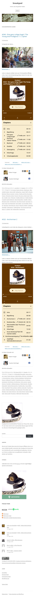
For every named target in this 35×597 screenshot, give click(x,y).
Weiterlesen (6, 69)
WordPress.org (5, 578)
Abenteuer (26, 190)
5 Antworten (5, 40)
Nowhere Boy (21, 386)
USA (11, 209)
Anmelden (4, 572)
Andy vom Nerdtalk (11, 525)
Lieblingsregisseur (15, 384)
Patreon (18, 463)
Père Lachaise (13, 387)
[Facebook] (29, 179)
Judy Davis (28, 201)
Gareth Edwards (10, 199)
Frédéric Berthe (29, 197)
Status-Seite (5, 584)
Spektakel (30, 205)
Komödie (8, 384)
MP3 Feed (6, 514)
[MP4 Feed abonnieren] (2, 516)
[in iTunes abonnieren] (4, 510)
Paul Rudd (7, 387)
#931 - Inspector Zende (16, 550)
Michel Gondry (23, 384)
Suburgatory (10, 207)
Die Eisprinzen (27, 378)
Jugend (29, 382)
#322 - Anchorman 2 (9, 219)
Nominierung (12, 205)
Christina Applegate (19, 378)
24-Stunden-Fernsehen (19, 374)
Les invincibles (25, 203)
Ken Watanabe (11, 203)
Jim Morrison (17, 382)
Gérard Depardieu (19, 199)
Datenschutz (5, 594)
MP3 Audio (15, 162)
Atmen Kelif (12, 192)
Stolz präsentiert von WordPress (16, 594)
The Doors (13, 393)
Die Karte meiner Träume (12, 196)
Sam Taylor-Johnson (11, 391)
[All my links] (22, 171)
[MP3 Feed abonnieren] (2, 514)
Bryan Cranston (10, 194)
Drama (3, 380)
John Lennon (24, 382)
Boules (30, 192)
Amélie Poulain (5, 192)
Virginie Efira (16, 209)
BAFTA (27, 192)
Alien (31, 190)
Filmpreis (13, 197)
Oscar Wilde (28, 386)
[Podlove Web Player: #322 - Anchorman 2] (17, 303)
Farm (9, 197)
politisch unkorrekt (22, 387)
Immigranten (13, 201)
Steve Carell (7, 393)
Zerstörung (22, 209)
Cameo (12, 378)
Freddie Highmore (20, 197)
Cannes (17, 194)
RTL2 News (25, 389)
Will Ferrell (18, 393)
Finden (29, 436)
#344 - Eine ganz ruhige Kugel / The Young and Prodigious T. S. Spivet (15, 35)
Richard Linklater (23, 205)
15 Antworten (5, 223)
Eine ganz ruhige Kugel (24, 196)
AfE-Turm (24, 376)
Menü (17, 10)
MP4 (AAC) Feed (7, 516)
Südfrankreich (17, 207)
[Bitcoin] (27, 171)
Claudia (23, 188)
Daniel (8, 540)
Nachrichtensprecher (13, 386)
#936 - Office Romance (16, 540)
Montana (6, 205)
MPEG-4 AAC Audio (25, 162)
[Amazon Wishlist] (29, 173)
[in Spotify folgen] (13, 510)
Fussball (4, 199)
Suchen (4, 433)
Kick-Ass (4, 384)
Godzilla (26, 199)
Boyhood (4, 194)
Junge (6, 203)
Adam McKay (18, 376)
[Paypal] (29, 171)
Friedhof (13, 380)
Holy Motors (11, 382)
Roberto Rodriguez (10, 389)
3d (12, 190)
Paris (3, 387)
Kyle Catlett (18, 203)
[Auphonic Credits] (25, 171)
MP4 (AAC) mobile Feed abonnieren (12, 517)
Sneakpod (17, 3)
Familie (5, 197)
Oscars (17, 205)
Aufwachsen (18, 192)
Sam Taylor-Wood (21, 391)
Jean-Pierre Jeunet (21, 201)
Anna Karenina (6, 378)
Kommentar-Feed (6, 576)
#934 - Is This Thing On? (16, 545)
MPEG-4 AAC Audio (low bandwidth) (13, 164)
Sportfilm (4, 207)
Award (23, 192)
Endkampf (8, 380)
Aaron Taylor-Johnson (18, 190)
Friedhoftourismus (20, 380)
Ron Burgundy (19, 389)
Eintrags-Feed (5, 574)
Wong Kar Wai (25, 393)
